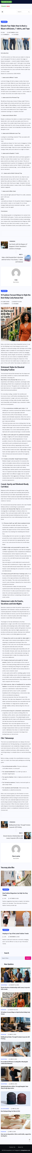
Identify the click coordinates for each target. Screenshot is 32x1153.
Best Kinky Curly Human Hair (9, 380)
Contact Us (12, 1147)
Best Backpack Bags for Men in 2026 (10, 1111)
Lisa (5, 898)
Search (28, 958)
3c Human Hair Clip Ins (13, 509)
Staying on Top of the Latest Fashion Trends (15, 933)
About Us (20, 1147)
